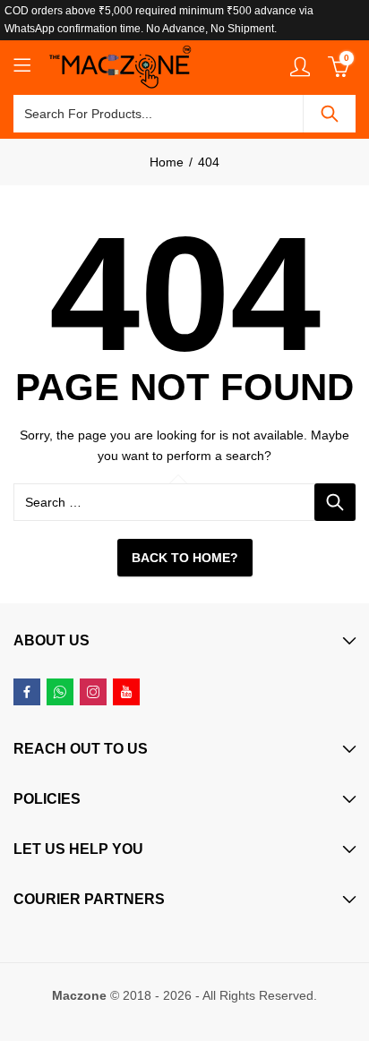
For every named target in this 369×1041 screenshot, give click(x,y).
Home (167, 162)
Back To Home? (185, 557)
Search (330, 113)
